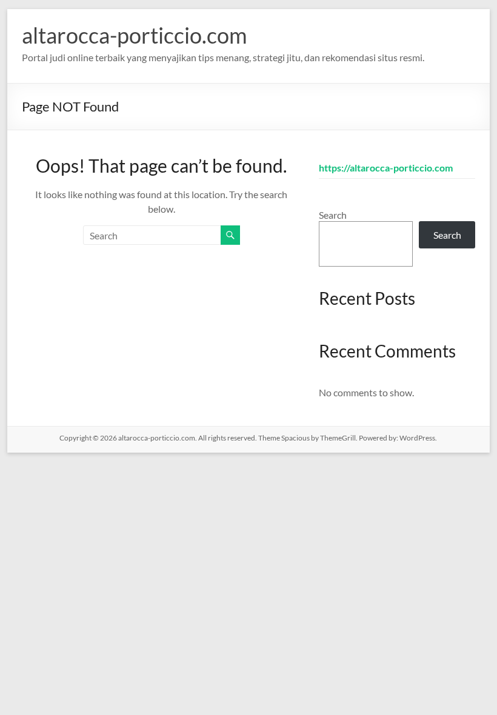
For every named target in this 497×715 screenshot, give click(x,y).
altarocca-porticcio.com (134, 35)
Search (333, 215)
